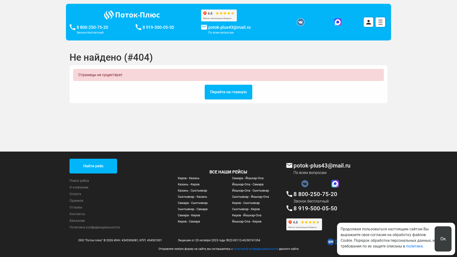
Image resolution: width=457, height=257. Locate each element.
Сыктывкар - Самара (193, 209)
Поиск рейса (79, 181)
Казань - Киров (188, 184)
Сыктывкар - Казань (192, 196)
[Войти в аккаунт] (368, 22)
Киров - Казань (188, 178)
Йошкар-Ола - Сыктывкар (250, 190)
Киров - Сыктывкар (246, 203)
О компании (79, 187)
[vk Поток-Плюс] (300, 22)
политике (414, 246)
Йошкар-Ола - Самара (247, 184)
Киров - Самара (189, 221)
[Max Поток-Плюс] (337, 22)
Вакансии (77, 220)
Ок (443, 239)
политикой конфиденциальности (255, 249)
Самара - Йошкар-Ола (247, 178)
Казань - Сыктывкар (192, 190)
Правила (76, 201)
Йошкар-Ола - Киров (246, 221)
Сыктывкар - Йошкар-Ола (250, 196)
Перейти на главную (228, 92)
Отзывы (76, 207)
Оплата (75, 194)
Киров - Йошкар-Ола (246, 215)
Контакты (77, 214)
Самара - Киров (189, 215)
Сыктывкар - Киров (246, 209)
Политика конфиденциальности (95, 227)
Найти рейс (93, 166)
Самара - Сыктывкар (193, 203)
